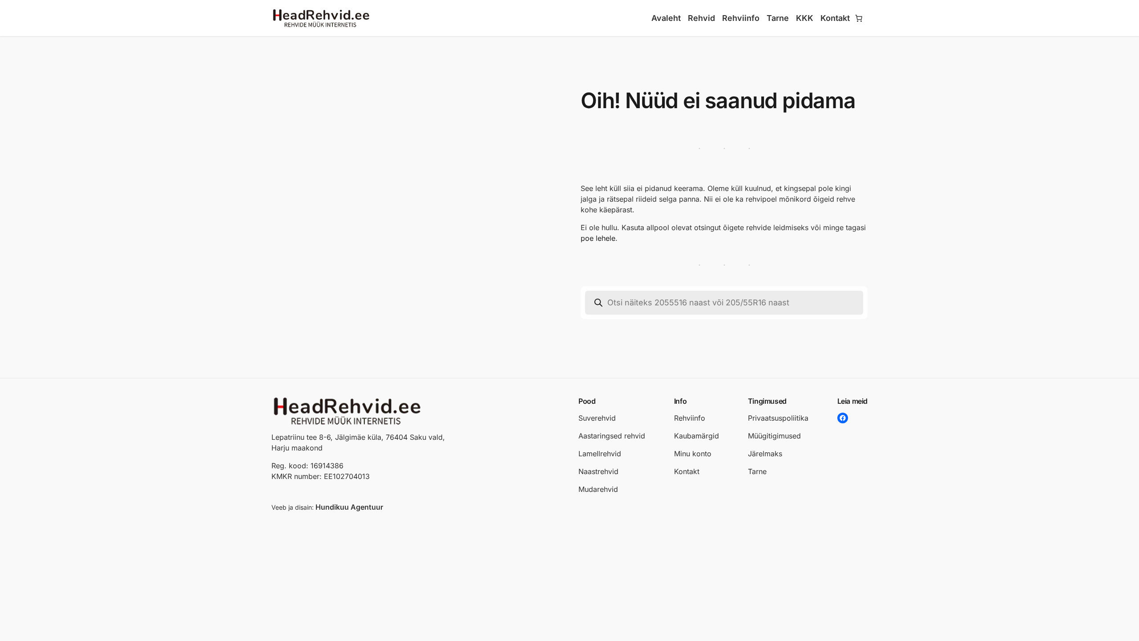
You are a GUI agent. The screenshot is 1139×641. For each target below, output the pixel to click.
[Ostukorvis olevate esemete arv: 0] (859, 18)
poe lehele (598, 238)
